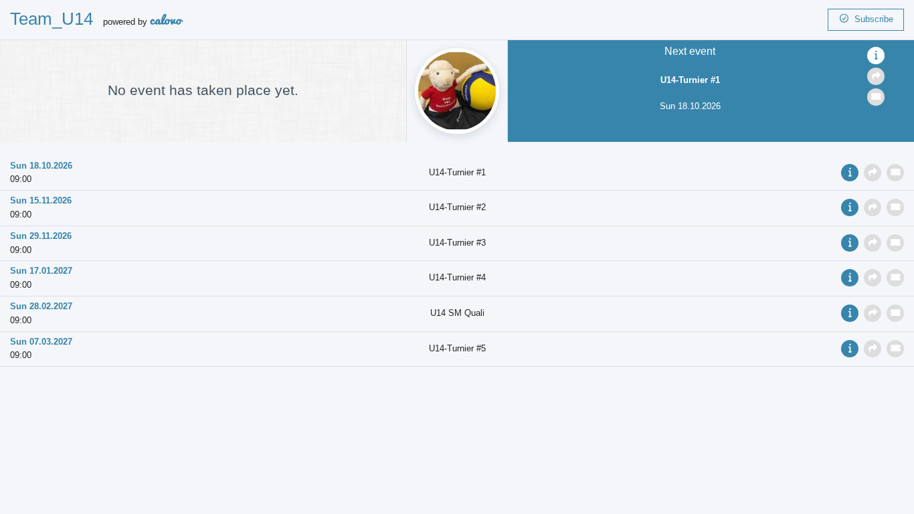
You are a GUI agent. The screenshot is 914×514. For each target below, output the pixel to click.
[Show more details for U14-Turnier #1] (876, 55)
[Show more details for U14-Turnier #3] (851, 243)
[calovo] (166, 22)
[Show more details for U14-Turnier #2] (851, 207)
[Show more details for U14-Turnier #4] (851, 277)
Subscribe (871, 19)
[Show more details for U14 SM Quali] (851, 313)
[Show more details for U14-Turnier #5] (851, 348)
